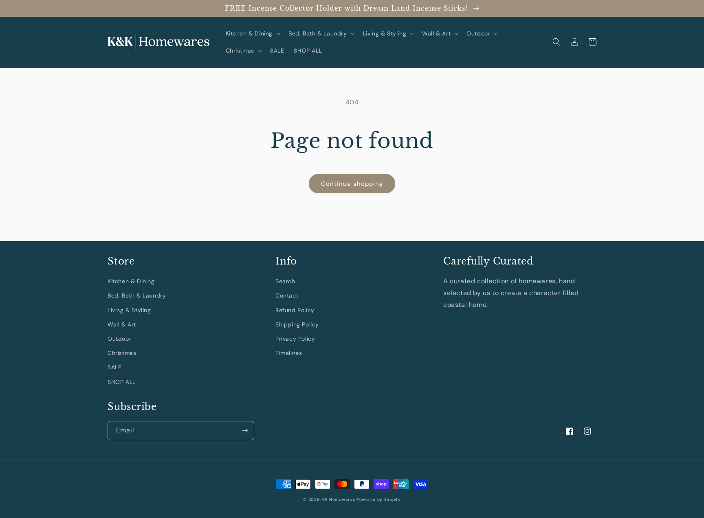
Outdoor (119, 338)
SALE (114, 367)
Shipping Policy (297, 324)
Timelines (288, 353)
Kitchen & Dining (131, 281)
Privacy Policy (295, 338)
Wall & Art (122, 324)
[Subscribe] (245, 430)
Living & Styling (129, 310)
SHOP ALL (122, 382)
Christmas (122, 353)
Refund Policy (295, 310)
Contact (286, 295)
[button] (252, 33)
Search (285, 281)
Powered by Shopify (378, 499)
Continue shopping (352, 184)
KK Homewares (338, 499)
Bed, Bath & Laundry (137, 295)
